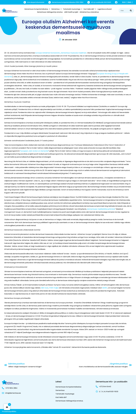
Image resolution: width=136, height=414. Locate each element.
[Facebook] (116, 2)
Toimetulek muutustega (71, 9)
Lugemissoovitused (105, 9)
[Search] (131, 10)
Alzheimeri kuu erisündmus (89, 12)
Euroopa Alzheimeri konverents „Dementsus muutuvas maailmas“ (61, 53)
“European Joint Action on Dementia (34, 151)
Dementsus (55, 9)
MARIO (104, 288)
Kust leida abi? (89, 9)
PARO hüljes (53, 288)
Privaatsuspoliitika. (9, 411)
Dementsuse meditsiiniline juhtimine (101, 209)
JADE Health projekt (71, 12)
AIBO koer (45, 288)
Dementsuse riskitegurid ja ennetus (50, 12)
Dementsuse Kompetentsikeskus (36, 9)
